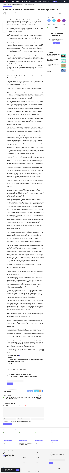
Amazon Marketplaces (50, 57)
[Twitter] (53, 21)
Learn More (56, 43)
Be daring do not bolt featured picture (16, 361)
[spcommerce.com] (7, 1)
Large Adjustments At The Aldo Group (16, 363)
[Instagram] (63, 21)
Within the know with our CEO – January (16, 364)
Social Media (49, 71)
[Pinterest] (58, 21)
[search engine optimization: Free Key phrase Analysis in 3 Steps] (63, 70)
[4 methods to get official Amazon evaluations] (63, 66)
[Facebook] (48, 21)
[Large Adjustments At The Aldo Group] (58, 436)
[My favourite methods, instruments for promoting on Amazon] (63, 56)
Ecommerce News (54, 440)
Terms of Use (10, 470)
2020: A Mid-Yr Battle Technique (14, 357)
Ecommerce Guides (14, 369)
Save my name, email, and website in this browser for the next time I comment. (17, 421)
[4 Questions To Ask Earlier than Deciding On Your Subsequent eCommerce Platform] (26, 436)
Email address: (10, 379)
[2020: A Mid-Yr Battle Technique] (10, 436)
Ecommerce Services (8, 6)
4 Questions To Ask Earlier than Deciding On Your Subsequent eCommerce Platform (25, 359)
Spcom (8, 12)
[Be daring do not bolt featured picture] (42, 436)
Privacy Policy (4, 470)
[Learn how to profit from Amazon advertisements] (63, 61)
